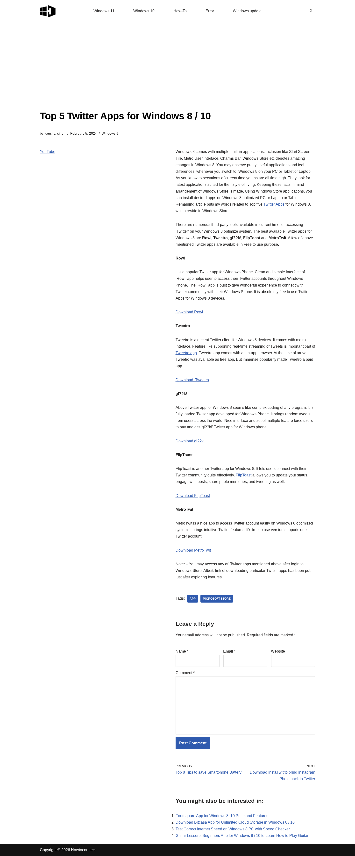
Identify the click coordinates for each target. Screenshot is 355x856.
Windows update (247, 11)
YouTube (47, 152)
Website (278, 651)
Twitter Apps (273, 204)
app (193, 598)
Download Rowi (189, 312)
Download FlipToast (193, 496)
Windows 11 (103, 11)
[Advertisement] (125, 72)
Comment (185, 673)
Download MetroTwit (193, 550)
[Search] (311, 10)
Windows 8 (110, 133)
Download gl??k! (190, 441)
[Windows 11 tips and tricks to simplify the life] (48, 10)
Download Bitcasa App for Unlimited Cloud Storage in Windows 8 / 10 (235, 822)
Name (182, 651)
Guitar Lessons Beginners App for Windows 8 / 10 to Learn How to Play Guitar (242, 836)
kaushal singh (54, 133)
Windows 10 (144, 11)
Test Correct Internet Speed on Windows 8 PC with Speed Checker (233, 829)
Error (210, 11)
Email (229, 651)
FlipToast (243, 475)
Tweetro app (186, 353)
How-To (180, 11)
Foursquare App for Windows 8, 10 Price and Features (222, 816)
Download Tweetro (192, 380)
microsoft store (217, 598)
